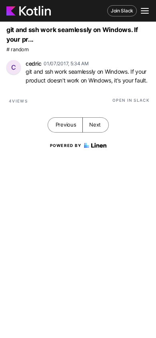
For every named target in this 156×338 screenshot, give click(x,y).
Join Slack (122, 11)
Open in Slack (131, 100)
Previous (66, 124)
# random (17, 49)
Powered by (66, 145)
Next (95, 124)
